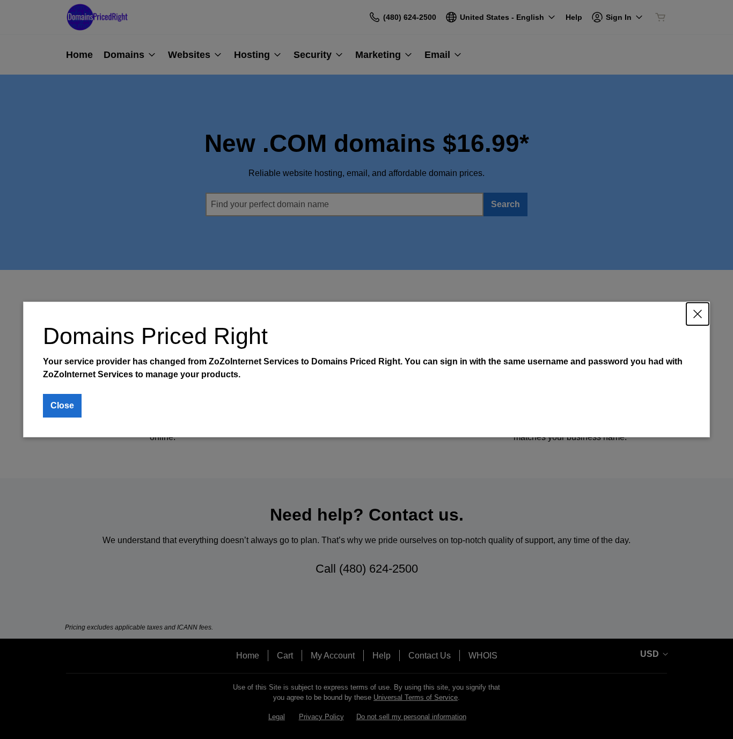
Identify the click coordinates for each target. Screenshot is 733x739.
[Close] (697, 314)
